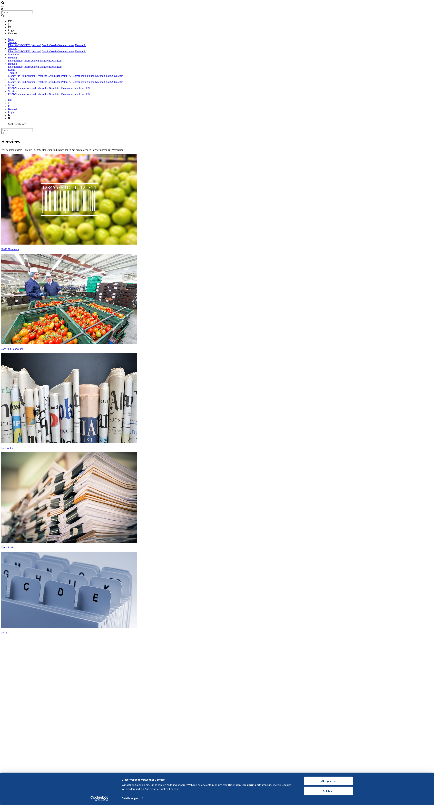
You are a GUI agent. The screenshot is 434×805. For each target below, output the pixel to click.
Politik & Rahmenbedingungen (77, 75)
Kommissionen (66, 45)
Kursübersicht (15, 60)
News (11, 39)
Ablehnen (328, 790)
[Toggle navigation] (2, 6)
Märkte (12, 75)
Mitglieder (13, 54)
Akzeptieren (328, 781)
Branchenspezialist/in (51, 60)
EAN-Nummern (17, 88)
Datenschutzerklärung (242, 784)
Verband (12, 42)
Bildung (12, 57)
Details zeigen (130, 798)
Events (11, 69)
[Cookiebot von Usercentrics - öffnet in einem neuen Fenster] (99, 798)
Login (11, 112)
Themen (12, 72)
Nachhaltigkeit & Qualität (109, 75)
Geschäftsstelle (50, 45)
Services (12, 85)
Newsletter (55, 88)
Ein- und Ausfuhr (25, 75)
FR (10, 106)
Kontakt (12, 109)
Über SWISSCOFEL (19, 45)
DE (10, 99)
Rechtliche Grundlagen (48, 75)
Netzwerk (80, 45)
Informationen (31, 60)
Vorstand (36, 45)
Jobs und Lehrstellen (37, 88)
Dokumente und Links (73, 88)
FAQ (88, 88)
